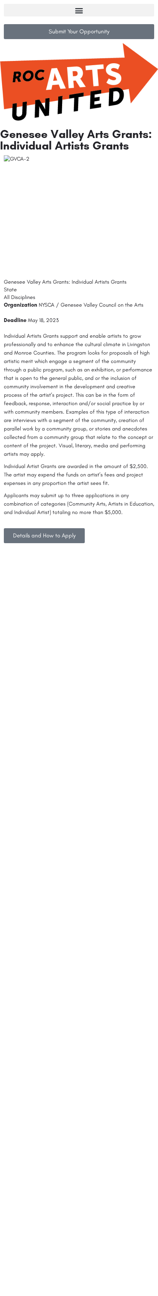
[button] (79, 10)
